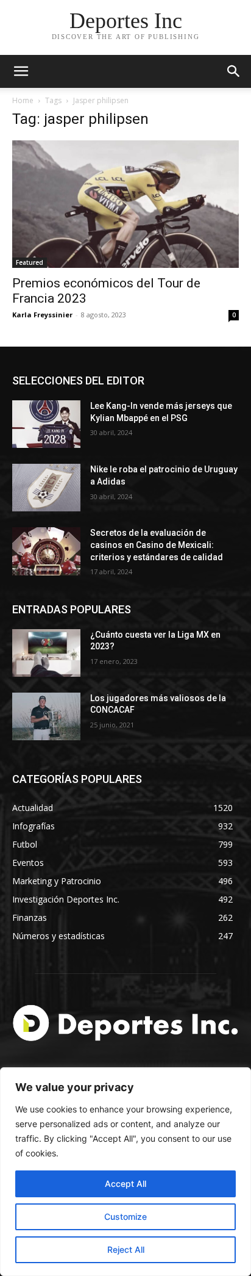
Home (23, 100)
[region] (125, 1171)
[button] (234, 71)
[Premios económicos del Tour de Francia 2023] (125, 204)
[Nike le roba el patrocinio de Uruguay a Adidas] (46, 487)
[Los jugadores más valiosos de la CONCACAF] (46, 716)
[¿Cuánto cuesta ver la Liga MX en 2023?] (46, 653)
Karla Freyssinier (42, 314)
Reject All (125, 1249)
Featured (29, 262)
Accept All (125, 1183)
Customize (125, 1216)
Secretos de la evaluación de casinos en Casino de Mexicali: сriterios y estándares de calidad (156, 544)
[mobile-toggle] (20, 71)
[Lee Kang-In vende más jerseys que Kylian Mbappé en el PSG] (46, 424)
